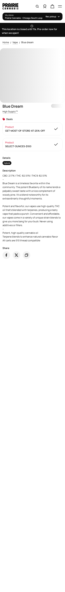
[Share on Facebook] (6, 255)
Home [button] (6, 42)
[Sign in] (45, 6)
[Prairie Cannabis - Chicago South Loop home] (14, 6)
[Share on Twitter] (16, 255)
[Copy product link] (26, 255)
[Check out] (52, 6)
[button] (10, 112)
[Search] (37, 6)
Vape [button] (15, 42)
